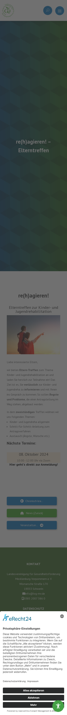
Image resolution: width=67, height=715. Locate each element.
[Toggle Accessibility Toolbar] (58, 706)
